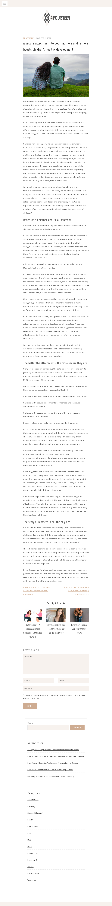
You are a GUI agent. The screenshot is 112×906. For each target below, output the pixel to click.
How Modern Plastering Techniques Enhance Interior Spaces (52, 763)
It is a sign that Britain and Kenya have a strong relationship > (75, 590)
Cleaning (31, 806)
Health (30, 820)
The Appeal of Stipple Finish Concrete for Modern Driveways (53, 750)
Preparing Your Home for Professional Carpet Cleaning (50, 776)
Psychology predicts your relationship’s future (79, 628)
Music (30, 840)
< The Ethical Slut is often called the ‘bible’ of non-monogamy (36, 590)
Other (29, 847)
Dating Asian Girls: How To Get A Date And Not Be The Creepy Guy (56, 628)
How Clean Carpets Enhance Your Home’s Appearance (50, 770)
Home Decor (32, 826)
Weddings (31, 880)
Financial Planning (34, 813)
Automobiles (33, 800)
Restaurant (32, 860)
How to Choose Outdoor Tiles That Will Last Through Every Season (55, 756)
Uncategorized (33, 873)
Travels (30, 867)
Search (30, 723)
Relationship (28, 38)
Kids (29, 833)
